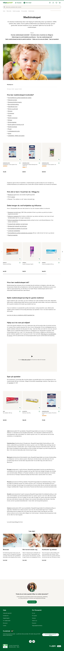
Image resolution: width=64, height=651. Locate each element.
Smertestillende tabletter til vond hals (17, 228)
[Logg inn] (53, 2)
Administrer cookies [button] (12, 646)
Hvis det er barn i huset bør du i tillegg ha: (42, 35)
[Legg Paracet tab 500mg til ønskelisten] (19, 262)
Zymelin (24, 262)
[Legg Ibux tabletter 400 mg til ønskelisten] (19, 411)
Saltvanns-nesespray (13, 216)
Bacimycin (24, 411)
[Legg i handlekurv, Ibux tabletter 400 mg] (19, 407)
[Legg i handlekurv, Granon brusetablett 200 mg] (59, 259)
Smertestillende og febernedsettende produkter (20, 233)
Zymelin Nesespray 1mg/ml (27, 264)
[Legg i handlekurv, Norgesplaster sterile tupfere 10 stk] (19, 159)
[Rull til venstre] (1, 251)
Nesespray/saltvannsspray (15, 102)
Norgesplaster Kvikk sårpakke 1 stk (49, 164)
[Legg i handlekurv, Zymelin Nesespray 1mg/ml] (39, 259)
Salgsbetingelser (6, 618)
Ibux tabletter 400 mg (7, 412)
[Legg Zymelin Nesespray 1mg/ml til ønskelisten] (39, 262)
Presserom (34, 623)
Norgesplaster (6, 163)
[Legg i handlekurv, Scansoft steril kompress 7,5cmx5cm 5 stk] (59, 407)
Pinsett (9, 129)
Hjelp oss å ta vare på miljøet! (40, 39)
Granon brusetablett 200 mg (48, 264)
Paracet (5, 262)
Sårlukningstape (12, 122)
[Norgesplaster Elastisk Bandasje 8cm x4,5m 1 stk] (32, 152)
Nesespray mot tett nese (14, 212)
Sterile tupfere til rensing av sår (16, 124)
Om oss (33, 613)
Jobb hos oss (34, 620)
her (33, 199)
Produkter (19, 2)
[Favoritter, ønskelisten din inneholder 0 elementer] (56, 2)
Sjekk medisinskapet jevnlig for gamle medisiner (18, 39)
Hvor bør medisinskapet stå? (44, 37)
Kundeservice (5, 615)
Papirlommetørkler (13, 235)
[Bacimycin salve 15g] (32, 400)
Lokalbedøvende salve (14, 131)
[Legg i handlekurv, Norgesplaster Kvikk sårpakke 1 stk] (59, 159)
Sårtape (10, 120)
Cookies (4, 625)
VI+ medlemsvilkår (6, 620)
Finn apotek (34, 615)
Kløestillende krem (12, 106)
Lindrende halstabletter (14, 230)
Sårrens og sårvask (13, 109)
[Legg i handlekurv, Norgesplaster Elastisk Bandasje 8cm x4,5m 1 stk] (39, 159)
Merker (18, 646)
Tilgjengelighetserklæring (37, 625)
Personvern (5, 623)
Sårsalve (10, 111)
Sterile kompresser (13, 118)
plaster (13, 197)
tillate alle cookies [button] (26, 359)
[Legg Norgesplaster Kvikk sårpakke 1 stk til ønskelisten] (59, 163)
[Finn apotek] (49, 2)
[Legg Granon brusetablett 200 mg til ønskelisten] (59, 262)
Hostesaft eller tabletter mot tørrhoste (18, 224)
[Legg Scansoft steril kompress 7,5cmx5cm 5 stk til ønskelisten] (59, 411)
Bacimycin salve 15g (26, 412)
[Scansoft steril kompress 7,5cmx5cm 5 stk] (51, 400)
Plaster (10, 115)
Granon (44, 262)
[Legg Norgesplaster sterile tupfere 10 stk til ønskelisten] (19, 163)
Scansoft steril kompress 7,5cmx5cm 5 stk (49, 413)
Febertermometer (12, 100)
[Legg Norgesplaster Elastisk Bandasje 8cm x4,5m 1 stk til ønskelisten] (39, 163)
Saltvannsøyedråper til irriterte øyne (17, 220)
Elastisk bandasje (12, 126)
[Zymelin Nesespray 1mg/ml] (32, 251)
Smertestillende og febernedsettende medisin (19, 97)
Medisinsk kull (11, 194)
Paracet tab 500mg (7, 264)
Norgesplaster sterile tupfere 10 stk (10, 164)
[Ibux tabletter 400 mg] (12, 400)
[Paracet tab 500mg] (12, 251)
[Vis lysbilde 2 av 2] (53, 274)
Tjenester (34, 618)
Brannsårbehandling (13, 104)
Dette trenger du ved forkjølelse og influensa (24, 37)
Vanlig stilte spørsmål (7, 613)
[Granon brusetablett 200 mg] (51, 251)
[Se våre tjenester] (32, 587)
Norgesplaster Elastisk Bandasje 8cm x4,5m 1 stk (29, 165)
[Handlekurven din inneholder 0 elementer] (59, 2)
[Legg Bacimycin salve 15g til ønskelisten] (39, 411)
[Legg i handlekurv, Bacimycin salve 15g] (39, 407)
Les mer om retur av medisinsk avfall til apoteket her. (20, 315)
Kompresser (11, 113)
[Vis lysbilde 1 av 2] (24, 274)
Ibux (4, 411)
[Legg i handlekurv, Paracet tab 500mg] (19, 259)
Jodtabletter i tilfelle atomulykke (16, 135)
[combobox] (32, 7)
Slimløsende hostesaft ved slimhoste (17, 226)
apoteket (11, 383)
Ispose (9, 133)
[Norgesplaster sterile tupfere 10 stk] (12, 152)
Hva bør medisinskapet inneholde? (20, 35)
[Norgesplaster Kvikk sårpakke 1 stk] (51, 152)
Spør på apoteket (54, 39)
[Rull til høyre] (62, 251)
